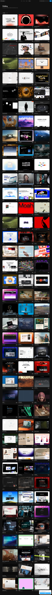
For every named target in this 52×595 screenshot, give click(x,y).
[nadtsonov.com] (26, 541)
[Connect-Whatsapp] (26, 526)
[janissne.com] (10, 526)
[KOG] (42, 266)
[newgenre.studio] (10, 151)
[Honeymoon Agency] (42, 50)
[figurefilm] (26, 382)
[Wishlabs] (26, 122)
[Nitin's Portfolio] (10, 425)
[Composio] (26, 454)
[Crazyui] (42, 64)
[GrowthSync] (26, 339)
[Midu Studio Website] (42, 21)
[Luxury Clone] (42, 107)
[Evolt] (26, 353)
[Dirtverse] (26, 223)
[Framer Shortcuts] (10, 93)
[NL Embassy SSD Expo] (26, 570)
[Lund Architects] (42, 411)
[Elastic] (42, 512)
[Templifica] (42, 555)
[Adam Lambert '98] (26, 498)
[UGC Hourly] (10, 440)
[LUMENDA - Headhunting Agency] (26, 411)
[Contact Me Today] (42, 483)
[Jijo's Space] (10, 165)
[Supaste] (10, 498)
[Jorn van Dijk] (10, 411)
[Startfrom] (42, 454)
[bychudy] (26, 50)
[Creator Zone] (10, 367)
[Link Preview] (26, 469)
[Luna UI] (10, 483)
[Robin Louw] (42, 122)
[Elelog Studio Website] (42, 570)
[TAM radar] (42, 469)
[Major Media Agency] (26, 512)
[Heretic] (42, 78)
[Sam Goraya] (26, 310)
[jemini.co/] (42, 252)
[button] (29, 1)
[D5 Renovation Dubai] (26, 483)
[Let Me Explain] (10, 252)
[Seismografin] (26, 396)
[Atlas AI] (10, 295)
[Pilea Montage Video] (26, 237)
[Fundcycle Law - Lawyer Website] (42, 353)
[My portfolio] (26, 35)
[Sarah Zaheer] (42, 93)
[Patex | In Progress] (26, 440)
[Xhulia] (10, 35)
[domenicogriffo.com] (42, 498)
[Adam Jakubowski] (10, 107)
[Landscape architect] (42, 295)
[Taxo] (42, 136)
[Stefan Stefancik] (42, 208)
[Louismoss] (42, 281)
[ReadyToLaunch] (10, 266)
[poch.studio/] (26, 136)
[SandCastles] (10, 353)
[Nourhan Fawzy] (10, 136)
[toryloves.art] (10, 208)
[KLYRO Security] (10, 512)
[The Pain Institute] (42, 339)
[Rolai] (10, 237)
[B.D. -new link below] (42, 35)
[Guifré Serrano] (10, 584)
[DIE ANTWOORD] (26, 266)
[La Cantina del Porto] (26, 295)
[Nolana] (10, 396)
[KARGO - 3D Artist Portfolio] (42, 180)
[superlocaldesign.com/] (10, 281)
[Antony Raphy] (10, 570)
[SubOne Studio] (42, 367)
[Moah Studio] (26, 208)
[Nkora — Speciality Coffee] (10, 555)
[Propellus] (26, 324)
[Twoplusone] (26, 252)
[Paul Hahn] (26, 78)
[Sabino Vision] (26, 555)
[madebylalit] (10, 469)
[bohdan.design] (26, 107)
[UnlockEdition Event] (42, 584)
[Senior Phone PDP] (10, 454)
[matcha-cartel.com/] (26, 165)
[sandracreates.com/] (26, 21)
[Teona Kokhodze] (10, 78)
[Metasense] (26, 93)
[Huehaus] (42, 194)
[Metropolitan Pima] (42, 310)
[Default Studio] (26, 367)
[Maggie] (26, 584)
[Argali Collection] (26, 425)
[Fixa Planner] (10, 122)
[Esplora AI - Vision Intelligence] (42, 526)
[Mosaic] (42, 541)
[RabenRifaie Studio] (10, 223)
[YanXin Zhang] (42, 165)
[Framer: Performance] (26, 151)
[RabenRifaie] (10, 64)
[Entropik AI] (10, 339)
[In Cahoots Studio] (10, 324)
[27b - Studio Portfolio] (42, 223)
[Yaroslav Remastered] (10, 310)
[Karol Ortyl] (42, 382)
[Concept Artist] (10, 50)
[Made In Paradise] (42, 425)
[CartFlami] (42, 440)
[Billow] (10, 194)
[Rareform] (42, 324)
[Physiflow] (26, 180)
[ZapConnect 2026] (26, 64)
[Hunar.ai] (26, 194)
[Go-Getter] (10, 382)
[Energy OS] (10, 541)
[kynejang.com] (10, 21)
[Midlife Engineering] (26, 281)
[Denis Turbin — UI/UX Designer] (42, 151)
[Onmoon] (42, 237)
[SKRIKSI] (42, 396)
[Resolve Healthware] (10, 180)
